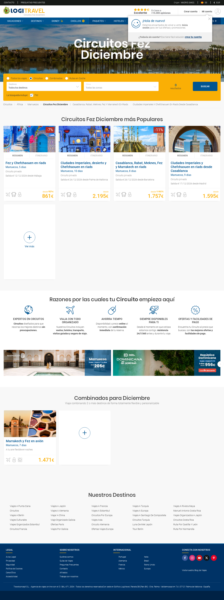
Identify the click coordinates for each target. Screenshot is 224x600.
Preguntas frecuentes (33, 2)
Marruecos (33, 104)
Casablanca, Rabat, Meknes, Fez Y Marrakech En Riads (100, 104)
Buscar (205, 86)
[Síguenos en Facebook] (185, 558)
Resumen (17, 155)
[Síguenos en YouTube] (200, 558)
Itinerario (41, 155)
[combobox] (44, 86)
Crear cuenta (190, 11)
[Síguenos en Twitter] (207, 558)
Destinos (36, 21)
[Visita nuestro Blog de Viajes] (200, 576)
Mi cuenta (207, 11)
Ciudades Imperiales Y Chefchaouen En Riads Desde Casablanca (165, 104)
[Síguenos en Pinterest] (214, 558)
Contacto (9, 2)
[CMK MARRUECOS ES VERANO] (57, 363)
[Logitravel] (152, 11)
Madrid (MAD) (184, 2)
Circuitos (7, 104)
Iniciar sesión (199, 23)
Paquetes (98, 21)
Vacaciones (14, 21)
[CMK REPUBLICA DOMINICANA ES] (166, 363)
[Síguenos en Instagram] (192, 558)
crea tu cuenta (193, 37)
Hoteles (119, 21)
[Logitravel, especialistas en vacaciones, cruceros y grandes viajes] (24, 10)
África (20, 104)
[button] (8, 194)
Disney (55, 21)
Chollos (76, 21)
